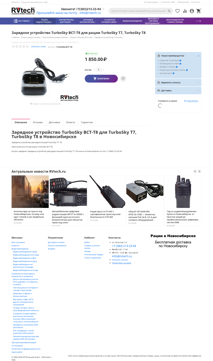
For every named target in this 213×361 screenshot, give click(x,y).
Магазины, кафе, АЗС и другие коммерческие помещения (23, 302)
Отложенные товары (93, 254)
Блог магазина (18, 242)
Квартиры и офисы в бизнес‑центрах (22, 294)
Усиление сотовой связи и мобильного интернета (23, 275)
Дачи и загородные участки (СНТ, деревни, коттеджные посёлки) (25, 282)
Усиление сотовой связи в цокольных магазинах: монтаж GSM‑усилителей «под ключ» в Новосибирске (25, 317)
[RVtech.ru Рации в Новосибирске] (23, 11)
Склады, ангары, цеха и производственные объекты (26, 309)
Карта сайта (17, 352)
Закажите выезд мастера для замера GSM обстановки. (26, 337)
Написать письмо (120, 259)
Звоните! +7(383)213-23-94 (81, 9)
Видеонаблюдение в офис (24, 258)
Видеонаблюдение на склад (25, 270)
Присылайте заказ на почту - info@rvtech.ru (68, 13)
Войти (87, 242)
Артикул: (52, 47)
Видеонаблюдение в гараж (25, 251)
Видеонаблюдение (20, 248)
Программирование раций (24, 342)
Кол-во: (88, 69)
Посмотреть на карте (121, 263)
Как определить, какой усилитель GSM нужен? (23, 331)
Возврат (51, 248)
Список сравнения (92, 257)
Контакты (195, 2)
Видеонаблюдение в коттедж (26, 254)
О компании (17, 345)
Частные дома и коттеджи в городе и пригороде (25, 288)
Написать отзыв (38, 46)
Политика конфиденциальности (26, 349)
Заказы (87, 251)
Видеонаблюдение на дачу (25, 261)
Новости (15, 245)
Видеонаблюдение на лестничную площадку (23, 265)
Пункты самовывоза (57, 245)
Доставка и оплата (56, 242)
